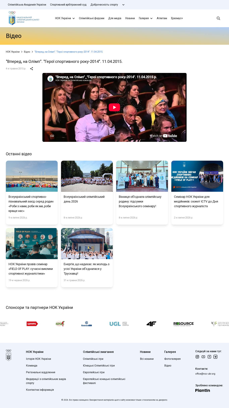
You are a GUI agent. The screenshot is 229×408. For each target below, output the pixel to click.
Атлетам (162, 18)
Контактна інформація (40, 389)
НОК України (63, 18)
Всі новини (147, 358)
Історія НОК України (38, 358)
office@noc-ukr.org (205, 373)
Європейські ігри (93, 372)
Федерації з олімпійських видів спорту (46, 381)
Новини (130, 18)
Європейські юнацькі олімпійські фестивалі (104, 381)
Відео (27, 51)
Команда (31, 365)
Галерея (144, 18)
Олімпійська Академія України (27, 4)
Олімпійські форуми (91, 18)
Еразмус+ (177, 18)
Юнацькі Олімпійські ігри (99, 365)
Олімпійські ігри (93, 358)
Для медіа (114, 18)
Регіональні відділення (40, 372)
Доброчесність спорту (104, 4)
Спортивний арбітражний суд (68, 4)
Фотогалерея (172, 358)
